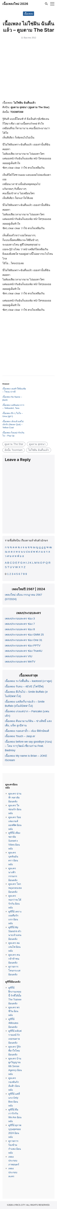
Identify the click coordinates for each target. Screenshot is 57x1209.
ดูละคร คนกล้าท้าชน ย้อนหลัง (14, 958)
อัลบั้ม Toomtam (13, 449)
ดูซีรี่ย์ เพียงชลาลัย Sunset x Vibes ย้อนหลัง (14, 840)
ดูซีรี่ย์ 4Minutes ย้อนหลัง (13, 1023)
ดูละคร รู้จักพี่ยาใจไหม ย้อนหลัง (14, 1050)
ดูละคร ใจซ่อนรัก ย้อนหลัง (14, 809)
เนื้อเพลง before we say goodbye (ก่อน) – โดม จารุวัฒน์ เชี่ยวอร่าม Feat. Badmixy (28, 746)
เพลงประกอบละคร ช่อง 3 (20, 618)
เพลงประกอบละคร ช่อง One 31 (23, 640)
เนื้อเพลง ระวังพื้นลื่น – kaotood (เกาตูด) (28, 681)
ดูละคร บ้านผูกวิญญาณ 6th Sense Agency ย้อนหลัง (15, 1066)
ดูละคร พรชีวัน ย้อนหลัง (14, 1011)
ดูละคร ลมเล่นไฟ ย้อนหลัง (14, 947)
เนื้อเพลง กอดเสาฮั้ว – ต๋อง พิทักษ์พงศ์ (27, 730)
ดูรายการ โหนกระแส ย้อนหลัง (14, 970)
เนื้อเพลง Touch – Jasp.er (20, 736)
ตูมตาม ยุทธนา (37, 444)
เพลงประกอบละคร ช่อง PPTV (22, 645)
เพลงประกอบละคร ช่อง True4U (23, 650)
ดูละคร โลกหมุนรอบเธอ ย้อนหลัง (15, 888)
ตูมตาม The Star (14, 444)
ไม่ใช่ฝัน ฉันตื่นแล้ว (38, 449)
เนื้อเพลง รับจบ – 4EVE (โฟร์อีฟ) (24, 686)
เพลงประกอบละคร (12, 1172)
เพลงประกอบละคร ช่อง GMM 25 (24, 634)
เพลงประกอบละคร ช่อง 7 (20, 623)
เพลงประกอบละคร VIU (18, 656)
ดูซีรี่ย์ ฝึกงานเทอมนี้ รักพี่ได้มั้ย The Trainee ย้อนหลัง (14, 995)
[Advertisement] (28, 70)
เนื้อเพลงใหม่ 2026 (15, 4)
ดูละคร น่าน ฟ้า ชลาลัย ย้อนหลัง (14, 797)
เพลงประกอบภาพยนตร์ (13, 1160)
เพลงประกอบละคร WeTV (20, 661)
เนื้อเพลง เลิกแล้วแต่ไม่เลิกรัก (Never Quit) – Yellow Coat (13, 424)
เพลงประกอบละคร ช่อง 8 (20, 629)
